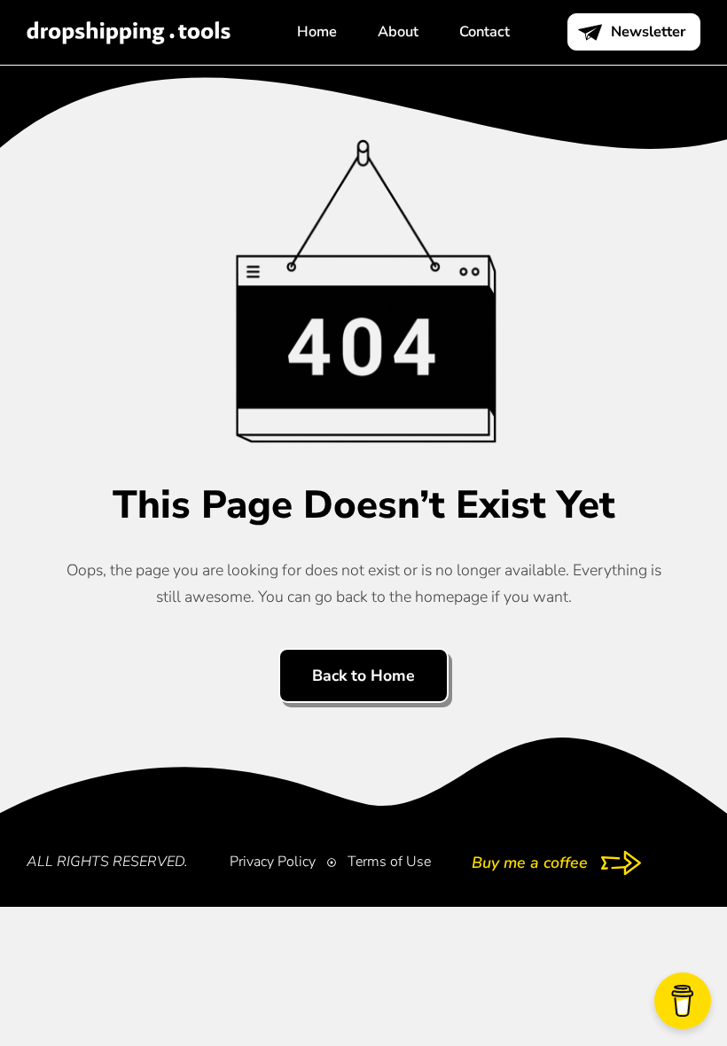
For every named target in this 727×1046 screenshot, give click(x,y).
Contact (484, 31)
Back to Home (363, 675)
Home (317, 31)
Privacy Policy (273, 861)
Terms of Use (389, 861)
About (398, 31)
